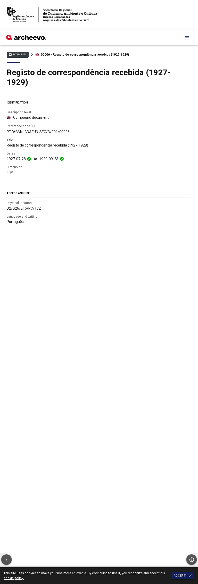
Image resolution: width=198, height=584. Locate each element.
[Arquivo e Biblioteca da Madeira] (26, 39)
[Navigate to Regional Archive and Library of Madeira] (52, 15)
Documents (17, 54)
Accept (180, 575)
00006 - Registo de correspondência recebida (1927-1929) (85, 54)
